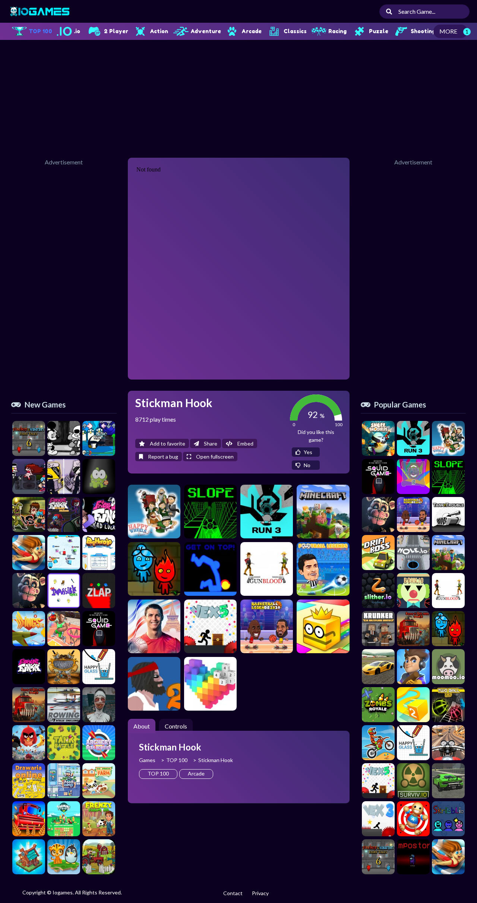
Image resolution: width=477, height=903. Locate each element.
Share (210, 443)
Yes (307, 452)
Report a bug (162, 456)
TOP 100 (176, 760)
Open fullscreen (214, 456)
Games (147, 760)
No (306, 465)
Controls (176, 726)
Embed (244, 443)
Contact (233, 893)
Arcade (196, 773)
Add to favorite (167, 443)
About (141, 726)
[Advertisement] (238, 97)
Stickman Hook (215, 760)
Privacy (260, 893)
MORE (448, 31)
